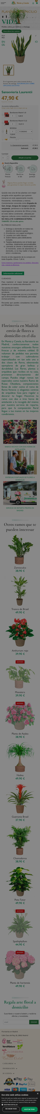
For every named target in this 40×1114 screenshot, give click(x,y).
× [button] (37, 1093)
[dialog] (20, 1102)
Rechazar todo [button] (11, 1109)
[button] (20, 1104)
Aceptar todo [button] (29, 1109)
